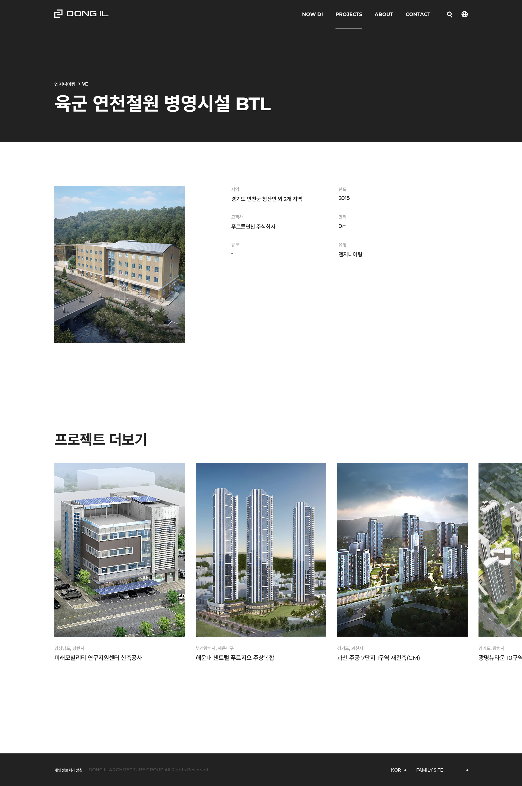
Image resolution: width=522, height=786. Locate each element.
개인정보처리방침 (68, 770)
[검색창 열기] (449, 14)
